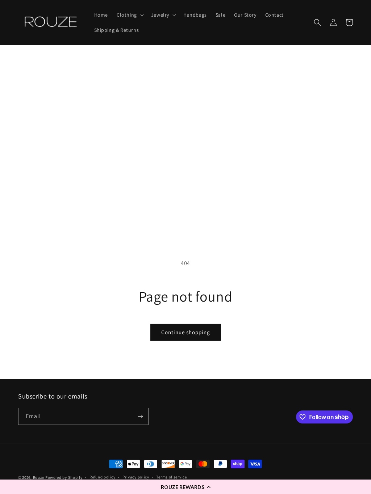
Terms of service (171, 477)
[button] (185, 487)
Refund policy (102, 477)
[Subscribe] (140, 416)
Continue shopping (185, 332)
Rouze (39, 477)
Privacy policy (135, 477)
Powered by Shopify (64, 477)
